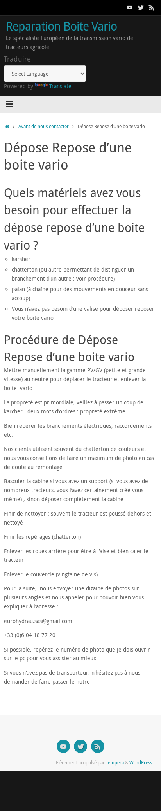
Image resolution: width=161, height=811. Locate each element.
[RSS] (151, 7)
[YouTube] (129, 7)
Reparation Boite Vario (61, 26)
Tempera (115, 762)
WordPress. (141, 762)
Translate (60, 86)
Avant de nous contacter (43, 126)
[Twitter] (140, 7)
